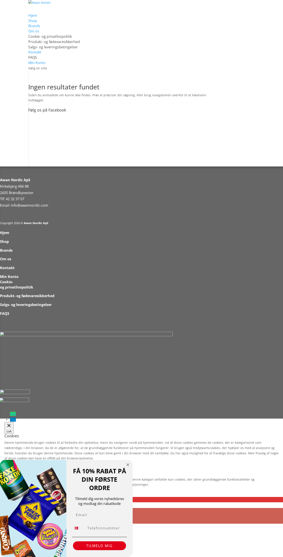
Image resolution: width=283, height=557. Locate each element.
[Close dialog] (127, 464)
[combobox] (78, 528)
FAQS (32, 57)
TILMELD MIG (99, 545)
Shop (4, 241)
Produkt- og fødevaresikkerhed (54, 41)
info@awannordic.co (28, 205)
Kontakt (7, 267)
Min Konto (9, 276)
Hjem (4, 232)
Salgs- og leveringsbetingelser (53, 47)
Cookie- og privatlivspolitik (50, 36)
